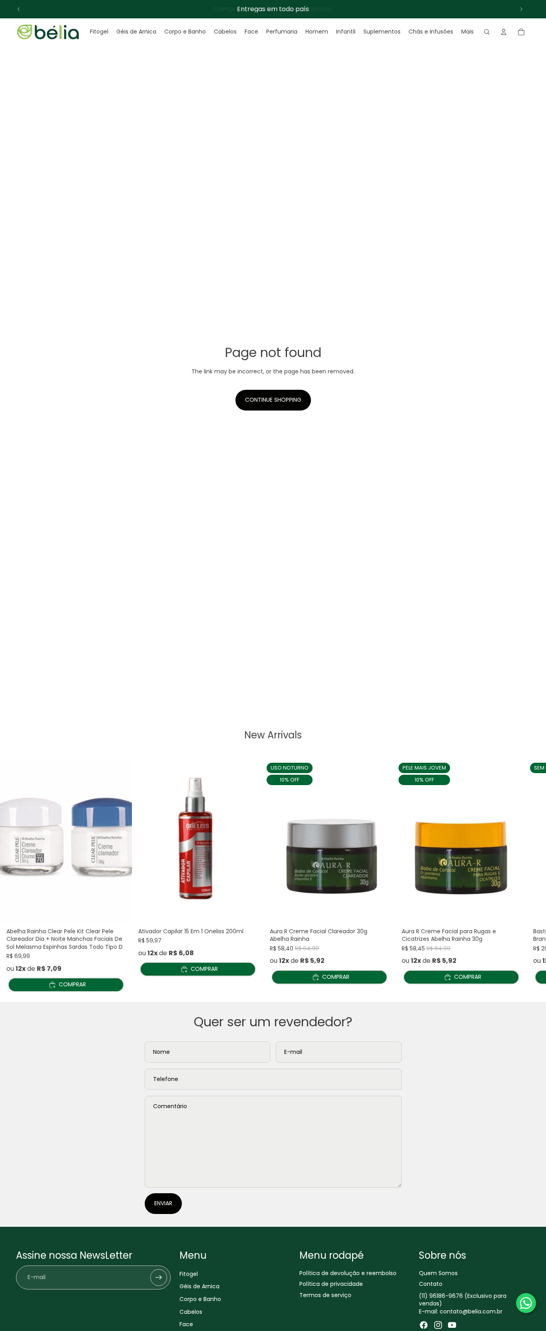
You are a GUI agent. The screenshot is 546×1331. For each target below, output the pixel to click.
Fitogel (188, 1273)
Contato (430, 1284)
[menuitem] (467, 32)
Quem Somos (438, 1273)
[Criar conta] (158, 1277)
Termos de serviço (325, 1295)
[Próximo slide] (521, 9)
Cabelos (190, 1311)
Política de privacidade (331, 1284)
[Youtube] (452, 1325)
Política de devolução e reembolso (348, 1273)
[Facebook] (423, 1325)
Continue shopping (273, 400)
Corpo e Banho (200, 1299)
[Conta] (503, 32)
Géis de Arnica (199, 1286)
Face (186, 1324)
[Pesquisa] (487, 32)
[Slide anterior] (19, 9)
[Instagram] (438, 1325)
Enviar (163, 1203)
